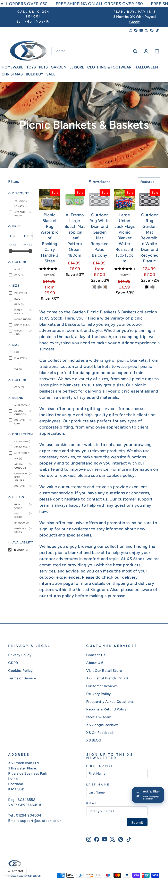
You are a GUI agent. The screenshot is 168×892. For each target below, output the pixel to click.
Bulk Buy (34, 74)
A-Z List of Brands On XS (107, 678)
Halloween (146, 67)
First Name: (99, 765)
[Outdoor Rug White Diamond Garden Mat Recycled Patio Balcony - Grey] (94, 287)
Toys (31, 67)
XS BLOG (93, 740)
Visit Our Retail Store (104, 670)
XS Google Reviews (102, 725)
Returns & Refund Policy (106, 709)
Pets (43, 67)
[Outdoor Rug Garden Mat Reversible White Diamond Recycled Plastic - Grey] (152, 287)
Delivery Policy (98, 694)
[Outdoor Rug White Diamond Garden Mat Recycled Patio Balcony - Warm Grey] (100, 287)
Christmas (12, 74)
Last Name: (98, 784)
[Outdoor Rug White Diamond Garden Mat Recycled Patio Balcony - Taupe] (105, 287)
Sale (51, 74)
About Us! (94, 663)
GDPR (13, 663)
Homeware (12, 67)
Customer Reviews (102, 686)
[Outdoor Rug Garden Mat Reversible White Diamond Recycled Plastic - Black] (147, 287)
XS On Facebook (100, 733)
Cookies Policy (20, 670)
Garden (58, 67)
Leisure (76, 67)
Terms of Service (22, 678)
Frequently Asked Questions (110, 702)
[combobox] (96, 51)
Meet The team (98, 717)
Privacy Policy (19, 655)
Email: (93, 803)
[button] (49, 271)
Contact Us (95, 655)
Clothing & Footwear (109, 67)
